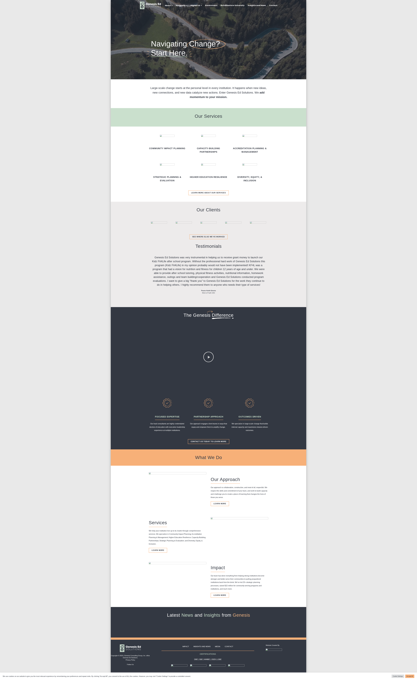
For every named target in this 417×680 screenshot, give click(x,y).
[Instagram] (133, 668)
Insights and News (202, 646)
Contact (229, 646)
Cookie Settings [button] (398, 676)
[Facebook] (123, 668)
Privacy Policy (130, 660)
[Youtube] (138, 668)
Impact (185, 646)
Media (217, 646)
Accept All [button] (410, 676)
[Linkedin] (128, 668)
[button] (149, 275)
